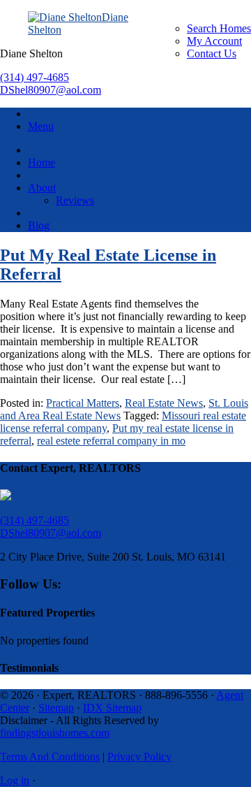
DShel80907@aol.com (50, 90)
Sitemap (56, 708)
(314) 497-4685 (34, 77)
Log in (14, 780)
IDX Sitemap (112, 708)
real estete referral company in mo (111, 441)
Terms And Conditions (50, 757)
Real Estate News (164, 403)
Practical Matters (82, 403)
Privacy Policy (139, 757)
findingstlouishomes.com (54, 733)
